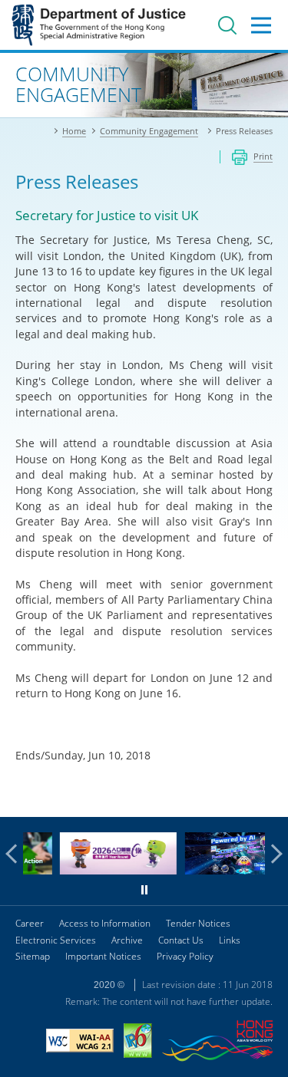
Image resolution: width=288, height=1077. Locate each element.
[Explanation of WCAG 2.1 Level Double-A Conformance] (80, 1042)
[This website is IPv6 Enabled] (138, 1042)
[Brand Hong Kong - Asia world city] (217, 1042)
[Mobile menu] (261, 25)
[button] (15, 853)
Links (229, 940)
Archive (127, 940)
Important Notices (103, 956)
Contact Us (181, 940)
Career (29, 923)
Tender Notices (198, 923)
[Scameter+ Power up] (223, 870)
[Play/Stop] (144, 889)
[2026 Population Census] (99, 870)
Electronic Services (55, 940)
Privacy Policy (185, 956)
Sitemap (32, 956)
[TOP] (267, 796)
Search (227, 25)
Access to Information (105, 923)
